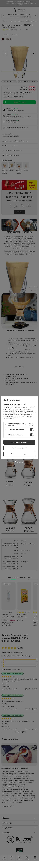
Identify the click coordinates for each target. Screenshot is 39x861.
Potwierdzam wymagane (19, 454)
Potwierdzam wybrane (19, 448)
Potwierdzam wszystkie (19, 442)
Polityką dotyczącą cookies (23, 409)
